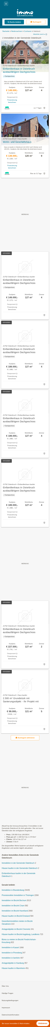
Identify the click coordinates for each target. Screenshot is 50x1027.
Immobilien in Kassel (10, 948)
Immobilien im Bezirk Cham (13, 906)
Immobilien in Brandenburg (13, 890)
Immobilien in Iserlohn (11, 958)
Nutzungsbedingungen (10, 1000)
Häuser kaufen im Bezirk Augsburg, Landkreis (20, 934)
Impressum (6, 1008)
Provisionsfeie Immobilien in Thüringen (18, 895)
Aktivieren (42, 1023)
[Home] (25, 13)
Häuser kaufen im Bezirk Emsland (16, 916)
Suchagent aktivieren (26, 738)
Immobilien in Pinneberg (12, 953)
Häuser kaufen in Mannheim (13, 968)
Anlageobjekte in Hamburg (13, 963)
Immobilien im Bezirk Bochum (14, 901)
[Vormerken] (45, 44)
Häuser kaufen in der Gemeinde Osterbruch (20, 868)
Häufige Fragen (7, 993)
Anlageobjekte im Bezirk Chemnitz (16, 929)
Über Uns (5, 986)
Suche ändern (15, 22)
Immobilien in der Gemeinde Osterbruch (18, 863)
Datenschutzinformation (10, 1015)
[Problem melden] (44, 108)
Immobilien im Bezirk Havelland (15, 911)
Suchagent (37, 22)
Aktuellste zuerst (38, 34)
